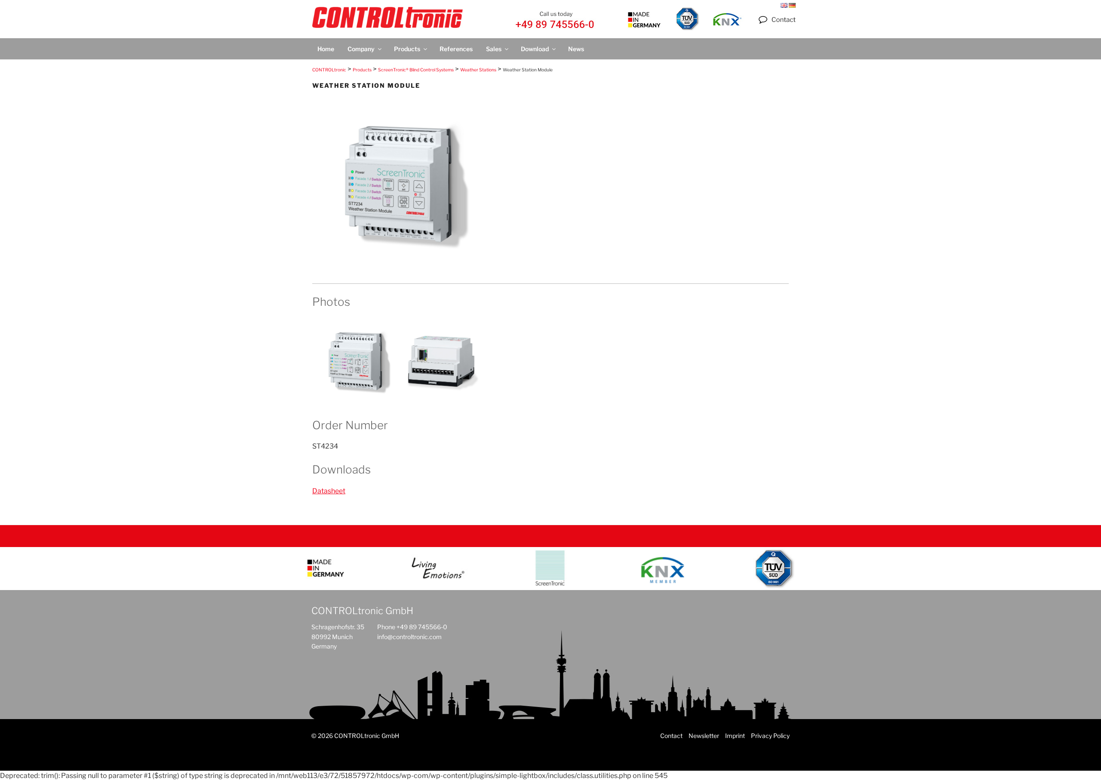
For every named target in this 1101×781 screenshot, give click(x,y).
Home (325, 48)
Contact (671, 735)
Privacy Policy (770, 735)
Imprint (735, 735)
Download (535, 48)
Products (407, 48)
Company (361, 48)
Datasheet (328, 491)
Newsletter (704, 735)
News (576, 48)
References (456, 48)
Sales (493, 48)
